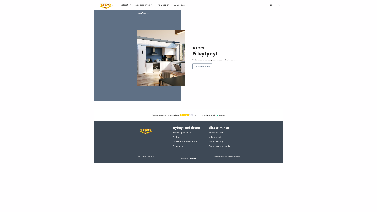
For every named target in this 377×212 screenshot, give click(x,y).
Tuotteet (124, 5)
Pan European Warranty (185, 141)
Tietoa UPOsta (216, 132)
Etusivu (139, 13)
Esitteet (176, 137)
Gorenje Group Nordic (219, 146)
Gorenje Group (216, 141)
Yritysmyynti (215, 137)
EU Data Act (179, 5)
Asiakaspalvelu (142, 5)
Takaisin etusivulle (202, 66)
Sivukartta (178, 146)
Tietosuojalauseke (182, 132)
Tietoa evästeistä (234, 157)
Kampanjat (163, 5)
